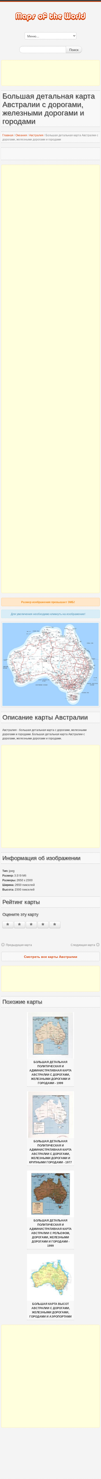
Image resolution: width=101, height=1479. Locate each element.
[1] (7, 924)
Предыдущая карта (19, 945)
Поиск (73, 49)
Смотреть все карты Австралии (50, 956)
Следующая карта (83, 945)
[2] (19, 924)
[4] (43, 924)
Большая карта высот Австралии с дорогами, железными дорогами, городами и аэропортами (50, 1310)
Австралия (36, 135)
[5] (54, 924)
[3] (31, 924)
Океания (21, 135)
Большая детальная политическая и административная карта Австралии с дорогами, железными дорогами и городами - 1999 (50, 1072)
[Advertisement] (50, 73)
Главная (7, 135)
